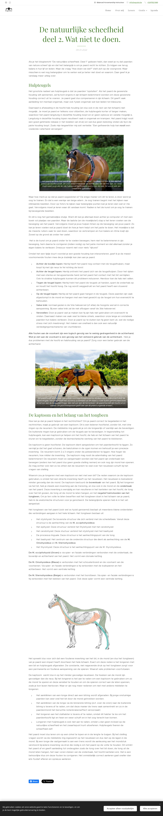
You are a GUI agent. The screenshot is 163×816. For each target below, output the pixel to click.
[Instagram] (9, 2)
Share (35, 781)
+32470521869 (152, 2)
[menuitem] (109, 10)
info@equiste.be (135, 2)
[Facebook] (6, 2)
